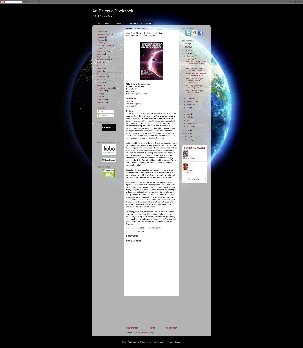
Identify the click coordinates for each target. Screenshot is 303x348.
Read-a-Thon (101, 79)
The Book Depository (134, 104)
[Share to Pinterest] (159, 228)
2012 (187, 136)
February (190, 123)
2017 (187, 47)
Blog (98, 23)
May (188, 114)
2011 (187, 140)
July (188, 108)
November (191, 59)
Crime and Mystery (103, 45)
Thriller (99, 94)
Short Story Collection (104, 88)
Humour (99, 65)
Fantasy (99, 48)
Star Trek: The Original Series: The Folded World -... (194, 92)
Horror (98, 62)
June (189, 111)
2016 (187, 50)
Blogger (177, 342)
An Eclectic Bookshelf (112, 11)
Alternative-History (103, 34)
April (189, 117)
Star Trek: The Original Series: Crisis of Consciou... (194, 80)
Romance (100, 82)
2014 (187, 130)
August (189, 105)
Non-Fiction (100, 74)
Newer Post (132, 328)
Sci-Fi (134, 231)
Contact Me (120, 23)
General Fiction (102, 51)
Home (152, 328)
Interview (99, 68)
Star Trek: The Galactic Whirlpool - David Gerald (196, 70)
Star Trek (140, 231)
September (191, 101)
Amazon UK (131, 106)
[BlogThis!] (153, 228)
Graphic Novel (101, 57)
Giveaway (100, 54)
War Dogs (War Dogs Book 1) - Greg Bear (196, 87)
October (190, 98)
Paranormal (100, 77)
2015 (187, 53)
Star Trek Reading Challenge (140, 23)
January (190, 126)
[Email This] (150, 228)
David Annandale (189, 172)
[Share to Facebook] (157, 228)
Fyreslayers (187, 171)
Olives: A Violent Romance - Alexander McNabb (196, 74)
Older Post (171, 328)
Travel (98, 96)
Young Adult (100, 102)
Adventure (100, 31)
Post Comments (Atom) (145, 333)
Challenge (100, 40)
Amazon (129, 101)
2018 (187, 44)
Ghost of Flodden (189, 158)
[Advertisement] (151, 311)
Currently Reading (194, 148)
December (191, 56)
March (189, 120)
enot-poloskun (159, 342)
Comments (103, 115)
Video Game (101, 99)
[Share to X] (155, 228)
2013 (187, 133)
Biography (100, 37)
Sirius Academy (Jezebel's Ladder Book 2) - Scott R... (196, 63)
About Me (108, 23)
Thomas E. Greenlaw (190, 160)
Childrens (100, 43)
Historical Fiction (102, 60)
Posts (101, 111)
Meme (98, 71)
